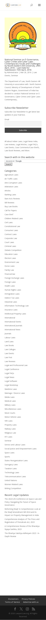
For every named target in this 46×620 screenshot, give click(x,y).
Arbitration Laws (11, 186)
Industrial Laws (11, 302)
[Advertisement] (23, 565)
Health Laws (10, 286)
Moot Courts (10, 413)
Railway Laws (10, 429)
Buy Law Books (11, 206)
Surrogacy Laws (11, 464)
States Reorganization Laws (16, 460)
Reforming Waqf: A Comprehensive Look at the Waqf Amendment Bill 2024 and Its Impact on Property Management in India (23, 512)
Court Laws (9, 242)
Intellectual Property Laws (15, 313)
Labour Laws (10, 337)
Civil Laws (9, 222)
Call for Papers (11, 210)
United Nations (11, 480)
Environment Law (12, 262)
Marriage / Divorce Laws (15, 393)
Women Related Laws (14, 484)
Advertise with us (30, 602)
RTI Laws (8, 437)
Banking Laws (10, 194)
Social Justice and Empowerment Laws (21, 448)
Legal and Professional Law (16, 365)
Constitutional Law (12, 226)
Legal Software (11, 381)
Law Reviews (10, 361)
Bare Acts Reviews (12, 198)
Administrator (12, 72)
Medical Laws (10, 401)
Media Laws (10, 397)
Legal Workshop (11, 385)
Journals (8, 333)
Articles (8, 190)
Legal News (9, 377)
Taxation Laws (11, 468)
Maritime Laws (11, 389)
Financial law (10, 274)
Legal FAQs (9, 373)
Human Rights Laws (13, 290)
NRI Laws (9, 421)
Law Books (9, 345)
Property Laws (11, 425)
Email (7, 119)
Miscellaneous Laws (13, 409)
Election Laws (10, 258)
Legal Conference (12, 369)
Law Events (9, 353)
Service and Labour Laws (15, 444)
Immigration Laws (12, 294)
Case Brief (9, 214)
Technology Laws (12, 472)
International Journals (13, 325)
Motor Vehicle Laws (13, 417)
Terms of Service (12, 602)
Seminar (14, 75)
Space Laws (9, 452)
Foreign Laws (10, 282)
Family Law (9, 270)
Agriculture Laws (11, 174)
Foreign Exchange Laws (14, 278)
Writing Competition (13, 488)
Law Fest (8, 357)
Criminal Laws (10, 246)
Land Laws (9, 341)
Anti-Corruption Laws (13, 182)
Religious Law (10, 433)
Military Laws (10, 405)
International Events (13, 321)
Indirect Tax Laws (12, 298)
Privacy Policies (28, 599)
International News (12, 329)
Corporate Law (11, 238)
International (10, 317)
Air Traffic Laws (11, 178)
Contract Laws (11, 234)
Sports (7, 456)
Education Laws (11, 254)
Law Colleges (10, 349)
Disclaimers (13, 599)
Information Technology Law (17, 305)
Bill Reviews (9, 202)
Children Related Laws (14, 218)
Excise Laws (10, 266)
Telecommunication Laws (15, 476)
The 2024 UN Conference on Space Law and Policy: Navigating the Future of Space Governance (23, 502)
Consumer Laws (11, 230)
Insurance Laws (11, 309)
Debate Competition (13, 250)
